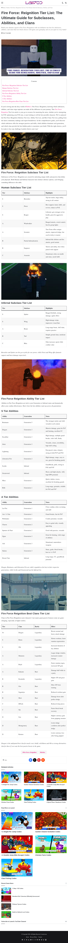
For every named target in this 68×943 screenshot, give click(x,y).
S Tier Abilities (7, 96)
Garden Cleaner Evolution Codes (34, 784)
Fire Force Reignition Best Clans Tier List (15, 101)
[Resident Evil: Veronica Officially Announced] (6, 898)
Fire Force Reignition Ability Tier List (14, 93)
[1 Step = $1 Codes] (6, 891)
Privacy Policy (33, 937)
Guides (8, 7)
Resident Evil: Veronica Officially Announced (25, 896)
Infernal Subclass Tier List (10, 91)
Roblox (43, 752)
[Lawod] (34, 2)
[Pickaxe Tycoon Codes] (6, 906)
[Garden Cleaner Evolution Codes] (34, 777)
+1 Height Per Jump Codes (9, 784)
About (27, 937)
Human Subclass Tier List (10, 88)
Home (3, 7)
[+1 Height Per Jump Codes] (11, 777)
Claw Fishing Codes (30, 802)
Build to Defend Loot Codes (20, 912)
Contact (40, 937)
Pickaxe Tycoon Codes (19, 904)
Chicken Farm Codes (7, 802)
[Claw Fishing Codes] (34, 795)
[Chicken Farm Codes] (11, 795)
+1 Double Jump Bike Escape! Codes (15, 855)
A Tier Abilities (7, 99)
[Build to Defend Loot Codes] (6, 914)
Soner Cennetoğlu (7, 33)
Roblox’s (29, 106)
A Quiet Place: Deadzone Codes (56, 802)
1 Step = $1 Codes (17, 888)
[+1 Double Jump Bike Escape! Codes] (57, 777)
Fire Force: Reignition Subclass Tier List (15, 85)
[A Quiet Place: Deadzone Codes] (57, 795)
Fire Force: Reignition (29, 752)
